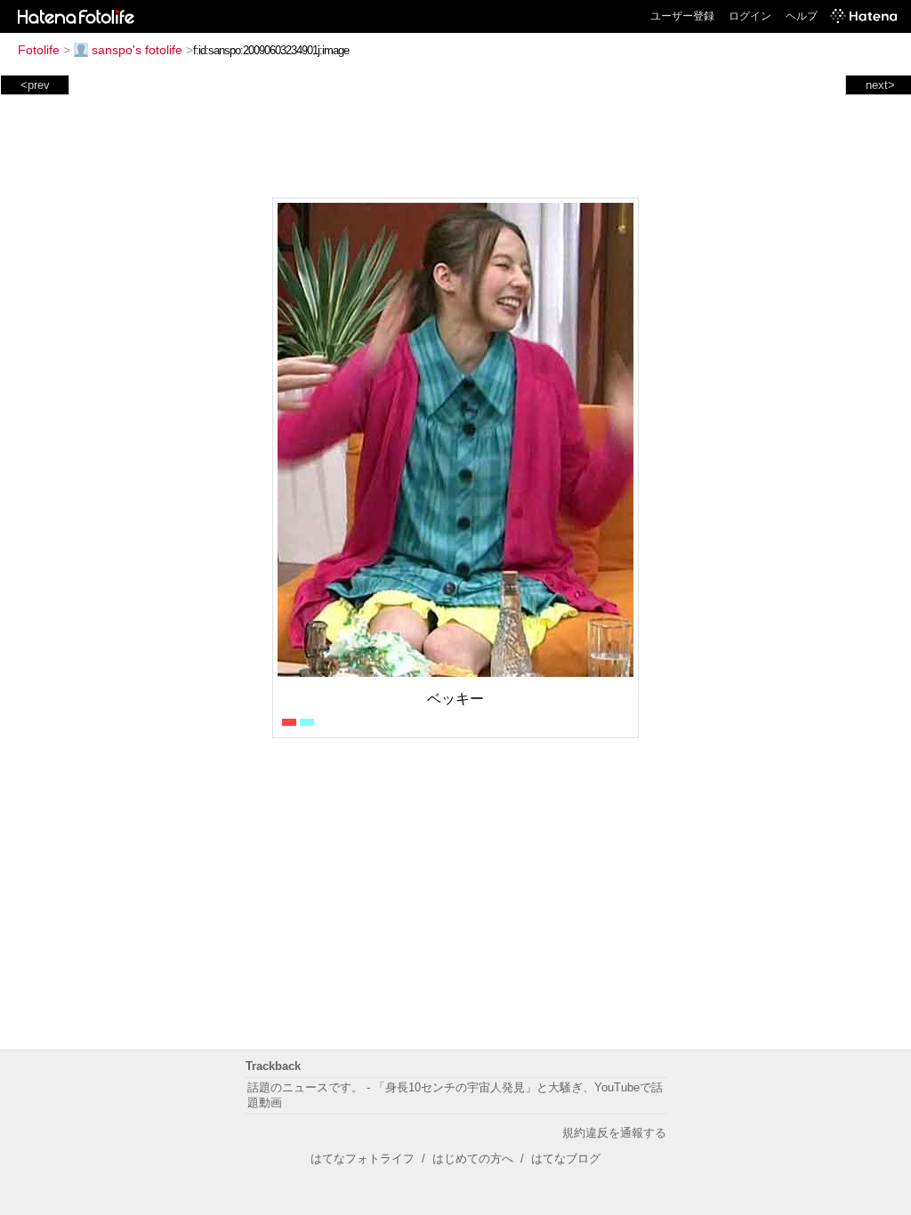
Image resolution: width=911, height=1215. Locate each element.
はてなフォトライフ (362, 1158)
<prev (35, 85)
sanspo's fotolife (137, 50)
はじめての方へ (472, 1158)
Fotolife (39, 50)
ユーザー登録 (682, 16)
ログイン (750, 16)
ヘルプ (802, 16)
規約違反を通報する (614, 1132)
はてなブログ (566, 1158)
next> (880, 85)
